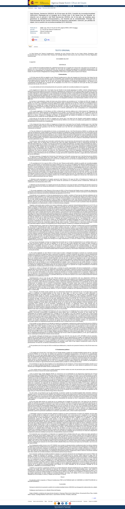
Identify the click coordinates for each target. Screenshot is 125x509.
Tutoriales (85, 501)
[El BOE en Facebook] (62, 504)
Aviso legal (50, 501)
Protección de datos (64, 501)
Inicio (36, 8)
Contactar (30, 501)
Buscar (39, 8)
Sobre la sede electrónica (38, 501)
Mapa (46, 501)
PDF (36, 39)
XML (48, 39)
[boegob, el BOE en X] (59, 504)
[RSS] (55, 504)
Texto (30, 46)
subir (95, 498)
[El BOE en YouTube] (70, 504)
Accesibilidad (56, 501)
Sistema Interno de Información (76, 501)
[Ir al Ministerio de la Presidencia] (39, 2)
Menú (84, 6)
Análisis (36, 46)
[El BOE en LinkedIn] (66, 504)
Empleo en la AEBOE (93, 501)
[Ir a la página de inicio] (69, 3)
